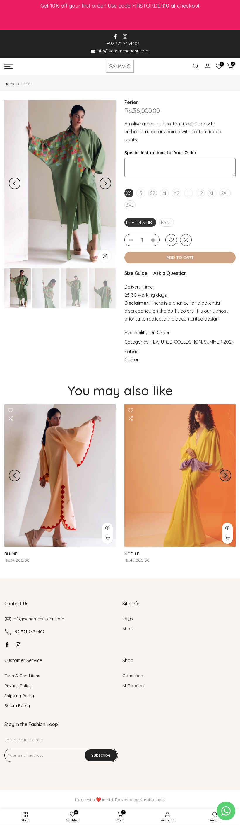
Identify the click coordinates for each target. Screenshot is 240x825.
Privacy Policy (18, 685)
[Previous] (14, 183)
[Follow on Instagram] (125, 36)
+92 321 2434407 (123, 43)
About (128, 628)
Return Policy (17, 705)
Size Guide (136, 273)
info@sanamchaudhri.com (122, 51)
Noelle (131, 554)
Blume (10, 554)
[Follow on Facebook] (115, 36)
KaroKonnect (152, 799)
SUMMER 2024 (219, 342)
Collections (133, 675)
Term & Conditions (22, 675)
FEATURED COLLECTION (176, 342)
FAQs (127, 618)
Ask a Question (170, 273)
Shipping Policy (19, 695)
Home (10, 84)
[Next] (105, 183)
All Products (133, 685)
